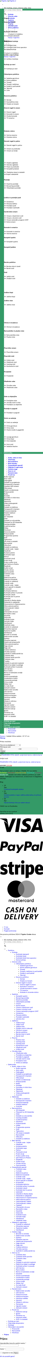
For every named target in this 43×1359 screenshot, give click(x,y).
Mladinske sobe (21, 1053)
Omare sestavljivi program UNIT (27, 1011)
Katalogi (7, 725)
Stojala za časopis (26, 981)
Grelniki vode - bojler (23, 1142)
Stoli (17, 1129)
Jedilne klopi (20, 1023)
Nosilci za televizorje (23, 1080)
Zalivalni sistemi (21, 1287)
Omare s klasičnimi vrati (24, 1007)
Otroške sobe (16, 1051)
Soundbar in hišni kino (24, 1087)
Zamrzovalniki (21, 1165)
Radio (18, 1083)
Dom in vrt (16, 1253)
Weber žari (20, 1283)
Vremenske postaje (22, 1279)
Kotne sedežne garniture (28, 967)
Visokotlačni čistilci (23, 1277)
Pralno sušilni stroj (22, 1156)
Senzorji (19, 1300)
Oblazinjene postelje (23, 1002)
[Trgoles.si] (8, 1)
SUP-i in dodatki (22, 1319)
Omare (18, 1004)
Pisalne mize (20, 1040)
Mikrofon (19, 1137)
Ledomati (19, 1192)
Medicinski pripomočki (24, 1241)
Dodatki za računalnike (24, 1116)
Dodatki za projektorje (24, 1074)
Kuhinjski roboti (21, 1188)
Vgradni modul (21, 1306)
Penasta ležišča (21, 1015)
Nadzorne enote (21, 1294)
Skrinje (22, 979)
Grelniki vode (20, 1177)
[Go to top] (1, 936)
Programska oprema (23, 1127)
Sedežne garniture (26, 965)
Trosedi (22, 969)
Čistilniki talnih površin (24, 1256)
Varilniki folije (21, 1216)
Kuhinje (14, 952)
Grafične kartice (21, 1120)
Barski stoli (20, 1036)
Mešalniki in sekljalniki (24, 1196)
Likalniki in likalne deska (24, 1194)
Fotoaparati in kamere (23, 1076)
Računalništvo (17, 1108)
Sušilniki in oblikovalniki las (25, 1251)
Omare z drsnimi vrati (23, 1009)
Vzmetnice (19, 1013)
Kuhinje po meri (9, 721)
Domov (2, 736)
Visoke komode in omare (28, 988)
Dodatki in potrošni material (26, 1262)
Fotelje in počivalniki (27, 973)
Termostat (19, 1304)
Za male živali (20, 1285)
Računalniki (12, 731)
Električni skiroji (21, 1312)
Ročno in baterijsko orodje (25, 1272)
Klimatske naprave (22, 1226)
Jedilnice (15, 1021)
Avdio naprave (21, 1068)
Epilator (19, 1237)
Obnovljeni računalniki (12, 727)
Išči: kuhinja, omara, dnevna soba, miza (17, 8)
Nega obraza (20, 1243)
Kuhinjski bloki (21, 956)
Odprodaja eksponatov (12, 723)
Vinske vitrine (21, 1163)
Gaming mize (20, 1042)
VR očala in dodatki (23, 1133)
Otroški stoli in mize (23, 1059)
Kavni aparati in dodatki (24, 1180)
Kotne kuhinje (21, 960)
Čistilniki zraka (21, 1169)
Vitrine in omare (21, 1030)
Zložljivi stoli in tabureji (24, 1028)
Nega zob (19, 1245)
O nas (6, 927)
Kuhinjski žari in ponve (24, 1190)
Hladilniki (19, 1144)
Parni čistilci (20, 1270)
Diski (18, 1114)
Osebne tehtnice (22, 1247)
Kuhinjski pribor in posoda (25, 1186)
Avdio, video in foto (19, 1066)
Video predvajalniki (22, 1093)
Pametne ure (20, 1315)
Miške (18, 1125)
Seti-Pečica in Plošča (23, 1158)
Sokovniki (19, 1213)
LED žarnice (20, 1268)
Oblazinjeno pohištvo (23, 964)
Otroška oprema (21, 1249)
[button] (2, 738)
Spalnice (15, 994)
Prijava (16, 1353)
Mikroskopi (20, 1078)
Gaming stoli (20, 1043)
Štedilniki (19, 1159)
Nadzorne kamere (22, 1296)
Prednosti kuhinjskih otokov (14, 789)
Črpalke (18, 1260)
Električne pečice (22, 1173)
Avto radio (19, 1070)
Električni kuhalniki (22, 1175)
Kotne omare (20, 1005)
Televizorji (19, 1091)
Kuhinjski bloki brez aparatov (26, 958)
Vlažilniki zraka (21, 1220)
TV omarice (24, 990)
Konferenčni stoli (22, 1045)
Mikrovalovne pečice (23, 1199)
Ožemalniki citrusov (23, 1207)
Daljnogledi (20, 1072)
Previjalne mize (21, 1061)
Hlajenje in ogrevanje (19, 1222)
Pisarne (14, 1038)
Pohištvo (7, 9)
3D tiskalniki (20, 1110)
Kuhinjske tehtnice (22, 1184)
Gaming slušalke (21, 1118)
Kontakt (7, 929)
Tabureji (23, 975)
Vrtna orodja (20, 1281)
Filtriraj (3, 751)
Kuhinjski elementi (22, 954)
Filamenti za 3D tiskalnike (25, 1112)
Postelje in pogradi (22, 1057)
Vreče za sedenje (22, 1062)
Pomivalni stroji (21, 1152)
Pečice (18, 1150)
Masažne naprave (22, 1239)
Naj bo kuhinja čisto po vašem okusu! (17, 802)
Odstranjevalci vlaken (23, 1201)
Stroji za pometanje (23, 1275)
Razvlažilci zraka (21, 1209)
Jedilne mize (20, 1026)
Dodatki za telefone (23, 1099)
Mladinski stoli (21, 1047)
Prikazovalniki (21, 1081)
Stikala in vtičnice (22, 1302)
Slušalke (19, 1085)
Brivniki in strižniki (22, 1234)
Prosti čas (15, 1310)
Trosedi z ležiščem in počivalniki (31, 971)
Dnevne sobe (16, 962)
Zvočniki (19, 1095)
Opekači (19, 1205)
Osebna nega (16, 1232)
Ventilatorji (20, 1218)
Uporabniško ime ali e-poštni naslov (13, 1343)
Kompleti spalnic (22, 996)
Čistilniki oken (21, 1255)
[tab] (11, 14)
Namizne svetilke (22, 1298)
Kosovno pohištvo (22, 977)
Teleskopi (19, 1089)
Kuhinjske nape (21, 1148)
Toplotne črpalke (22, 1228)
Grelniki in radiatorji (23, 1224)
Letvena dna (20, 1019)
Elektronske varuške (23, 1236)
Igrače (18, 1313)
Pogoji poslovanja (10, 931)
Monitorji (11, 732)
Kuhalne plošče (21, 1146)
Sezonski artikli (21, 1317)
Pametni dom (16, 1289)
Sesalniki (19, 1211)
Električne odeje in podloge (25, 1264)
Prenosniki (11, 729)
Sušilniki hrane (21, 1215)
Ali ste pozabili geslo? (7, 1356)
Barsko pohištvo (21, 1032)
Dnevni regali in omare (24, 983)
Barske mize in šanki (23, 1034)
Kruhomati (20, 1182)
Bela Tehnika (16, 1140)
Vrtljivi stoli (20, 1049)
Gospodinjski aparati (19, 1167)
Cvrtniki (19, 1171)
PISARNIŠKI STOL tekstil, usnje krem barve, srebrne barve (20, 762)
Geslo (2, 1349)
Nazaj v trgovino (13, 37)
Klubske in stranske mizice (29, 992)
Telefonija (15, 1097)
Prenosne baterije (22, 1102)
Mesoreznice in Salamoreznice (26, 1197)
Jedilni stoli (20, 1024)
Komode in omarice (27, 986)
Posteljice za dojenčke (23, 1055)
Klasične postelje (22, 1000)
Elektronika (8, 453)
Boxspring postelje (22, 998)
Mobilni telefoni (21, 1104)
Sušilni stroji (20, 1161)
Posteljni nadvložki (22, 1017)
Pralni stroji (20, 1154)
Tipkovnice (20, 1131)
